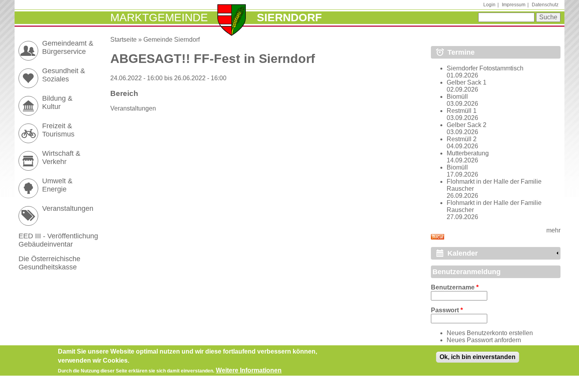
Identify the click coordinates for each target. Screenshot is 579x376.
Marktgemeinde (159, 17)
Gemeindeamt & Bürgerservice (67, 47)
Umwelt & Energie (57, 185)
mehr (553, 230)
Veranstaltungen (133, 108)
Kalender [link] (462, 253)
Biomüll (457, 96)
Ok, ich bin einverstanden (478, 357)
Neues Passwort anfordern (484, 340)
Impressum (513, 4)
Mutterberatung (468, 153)
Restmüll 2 (462, 139)
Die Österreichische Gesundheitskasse (49, 263)
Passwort (447, 310)
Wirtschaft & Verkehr (61, 157)
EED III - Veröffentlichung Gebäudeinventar (58, 240)
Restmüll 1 (462, 110)
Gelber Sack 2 (466, 125)
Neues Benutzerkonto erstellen (490, 333)
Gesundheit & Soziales (63, 75)
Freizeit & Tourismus (58, 130)
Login (489, 4)
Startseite (123, 39)
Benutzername (455, 287)
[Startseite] (231, 20)
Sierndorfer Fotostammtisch (485, 68)
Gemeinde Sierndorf (171, 39)
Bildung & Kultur (57, 102)
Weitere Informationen (249, 370)
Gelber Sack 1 (466, 82)
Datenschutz (545, 4)
